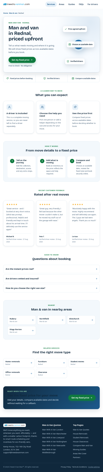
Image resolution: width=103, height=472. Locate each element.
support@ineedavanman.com (16, 452)
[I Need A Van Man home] (16, 4)
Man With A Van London (52, 429)
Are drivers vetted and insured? (51, 278)
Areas (61, 4)
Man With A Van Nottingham (54, 441)
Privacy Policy (66, 467)
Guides (71, 4)
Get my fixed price (20, 60)
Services (51, 4)
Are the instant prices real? (51, 269)
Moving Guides (79, 449)
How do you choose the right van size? (51, 288)
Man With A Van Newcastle (53, 445)
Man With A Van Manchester (54, 433)
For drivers (93, 4)
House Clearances (80, 441)
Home (5, 13)
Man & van (13, 13)
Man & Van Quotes (81, 429)
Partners (76, 457)
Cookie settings (94, 467)
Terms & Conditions (79, 467)
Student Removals (80, 437)
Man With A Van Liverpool (53, 437)
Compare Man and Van (83, 445)
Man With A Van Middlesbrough (49, 451)
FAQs (81, 4)
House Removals (80, 433)
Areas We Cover (79, 453)
